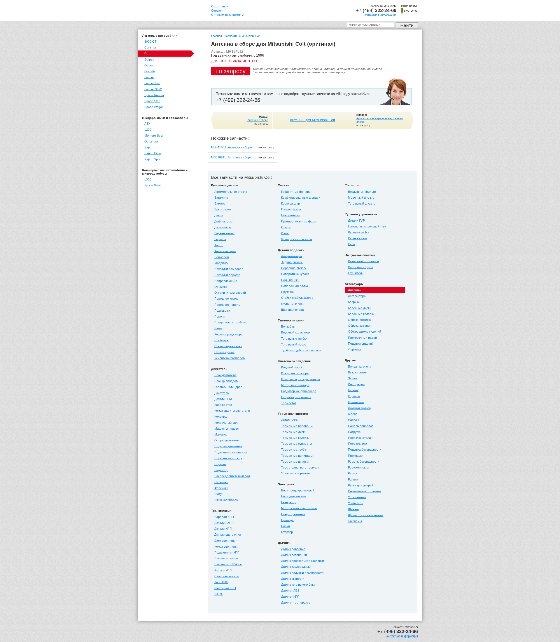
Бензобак (287, 326)
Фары (285, 233)
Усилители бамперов (229, 358)
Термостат (288, 403)
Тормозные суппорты (296, 443)
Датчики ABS (290, 590)
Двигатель (221, 393)
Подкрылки (222, 310)
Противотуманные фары (299, 221)
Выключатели (358, 372)
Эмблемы (355, 521)
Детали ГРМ (223, 399)
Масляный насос (226, 428)
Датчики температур (295, 602)
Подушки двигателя (228, 446)
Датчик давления (293, 549)
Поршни (220, 464)
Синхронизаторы (226, 576)
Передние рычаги (293, 268)
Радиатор (221, 470)
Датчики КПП (290, 596)
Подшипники (290, 280)
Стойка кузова (224, 352)
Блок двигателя (225, 375)
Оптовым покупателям (227, 14)
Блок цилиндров (226, 381)
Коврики (354, 302)
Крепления (356, 402)
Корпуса (354, 396)
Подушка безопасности (364, 449)
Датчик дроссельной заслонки (302, 560)
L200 (147, 129)
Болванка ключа (359, 366)
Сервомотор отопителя (365, 491)
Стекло (286, 227)
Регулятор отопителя (296, 397)
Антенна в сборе (257, 120)
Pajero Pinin (152, 153)
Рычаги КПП (223, 570)
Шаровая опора (292, 309)
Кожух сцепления (226, 546)
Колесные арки (225, 251)
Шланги (353, 509)
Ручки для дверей (360, 485)
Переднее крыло (226, 298)
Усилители (355, 503)
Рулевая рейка (358, 232)
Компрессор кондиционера (300, 379)
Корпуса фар (290, 203)
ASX (147, 123)
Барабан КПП (224, 517)
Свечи (285, 526)
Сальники (221, 482)
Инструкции (356, 384)
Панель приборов (360, 426)
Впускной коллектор (295, 332)
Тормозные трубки (294, 449)
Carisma (150, 47)
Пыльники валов (226, 558)
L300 (147, 179)
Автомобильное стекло (230, 191)
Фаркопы (354, 349)
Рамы (218, 328)
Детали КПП (223, 528)
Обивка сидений (359, 325)
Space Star (152, 101)
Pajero (148, 147)
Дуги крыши (222, 227)
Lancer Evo (152, 83)
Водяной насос (292, 367)
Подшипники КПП (227, 552)
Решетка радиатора (228, 334)
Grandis (149, 71)
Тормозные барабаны (297, 426)
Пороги (219, 316)
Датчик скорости (292, 578)
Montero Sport (154, 135)
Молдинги (221, 263)
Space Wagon (154, 107)
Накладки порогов (227, 275)
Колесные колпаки (361, 314)
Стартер (287, 532)
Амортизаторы (291, 256)
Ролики (353, 479)
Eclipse (149, 59)
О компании (219, 6)
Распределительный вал (232, 476)
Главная (216, 36)
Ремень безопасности (363, 461)
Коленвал (221, 416)
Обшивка (220, 286)
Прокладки (355, 455)
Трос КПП (221, 582)
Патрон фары (291, 209)
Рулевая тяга (357, 238)
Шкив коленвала (226, 499)
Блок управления (293, 496)
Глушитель (355, 273)
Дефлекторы (223, 221)
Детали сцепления (227, 534)
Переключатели (359, 437)
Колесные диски (359, 308)
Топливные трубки (294, 338)
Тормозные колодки (295, 437)
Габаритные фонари (296, 191)
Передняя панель (227, 304)
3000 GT (150, 41)
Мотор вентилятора (295, 385)
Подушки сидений (361, 343)
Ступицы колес (292, 303)
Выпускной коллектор (363, 261)
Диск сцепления (225, 540)
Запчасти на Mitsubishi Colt (242, 36)
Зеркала (220, 239)
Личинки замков (359, 408)
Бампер (220, 203)
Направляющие (225, 281)
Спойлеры (221, 340)
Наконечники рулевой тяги (367, 226)
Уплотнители (357, 497)
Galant (149, 65)
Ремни (352, 473)
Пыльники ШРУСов (228, 564)
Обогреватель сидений (364, 331)
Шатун (219, 494)
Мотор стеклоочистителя (299, 508)
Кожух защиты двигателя (232, 410)
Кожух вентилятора (295, 373)
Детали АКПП (224, 522)
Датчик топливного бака (298, 584)
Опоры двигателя (227, 440)
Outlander (151, 141)
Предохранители (293, 514)
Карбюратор (223, 404)
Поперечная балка (294, 286)
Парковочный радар (362, 337)
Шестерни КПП (225, 588)
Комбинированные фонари (300, 197)
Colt (147, 53)
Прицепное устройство (230, 322)
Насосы (353, 420)
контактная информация (380, 15)
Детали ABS (289, 420)
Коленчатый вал (226, 422)
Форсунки (221, 488)
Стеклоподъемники (228, 346)
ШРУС (218, 594)
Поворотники (290, 215)
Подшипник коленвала (230, 452)
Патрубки (354, 432)
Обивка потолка (359, 319)
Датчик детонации (294, 555)
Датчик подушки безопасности (302, 572)
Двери (218, 215)
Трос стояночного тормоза (300, 467)
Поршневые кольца (228, 458)
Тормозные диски (293, 432)
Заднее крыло (224, 233)
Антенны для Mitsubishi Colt (312, 120)
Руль (351, 244)
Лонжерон (221, 257)
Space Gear (152, 185)
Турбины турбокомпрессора (301, 350)
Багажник (221, 197)
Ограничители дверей (230, 292)
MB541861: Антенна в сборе (231, 147)
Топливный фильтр (361, 203)
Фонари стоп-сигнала (296, 239)
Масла (352, 414)
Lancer (149, 77)
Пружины (287, 291)
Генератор (288, 502)
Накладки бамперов (228, 269)
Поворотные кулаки (295, 274)
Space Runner (154, 95)
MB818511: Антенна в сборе (231, 157)
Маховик (220, 434)
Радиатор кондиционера (298, 391)
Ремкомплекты (358, 467)
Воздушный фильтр (362, 191)
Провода (287, 520)
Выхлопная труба (360, 267)
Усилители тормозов (295, 473)
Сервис (216, 10)
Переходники (357, 443)
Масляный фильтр (361, 197)
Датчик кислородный (296, 566)
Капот (218, 245)
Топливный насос (293, 344)
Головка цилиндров (228, 387)
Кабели (353, 390)
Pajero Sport (153, 159)
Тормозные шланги (295, 461)
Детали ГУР (356, 220)
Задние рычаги (292, 262)
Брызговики (222, 209)
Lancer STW (153, 89)
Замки (352, 378)
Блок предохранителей (297, 490)
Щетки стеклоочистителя (365, 515)
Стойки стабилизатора (297, 297)
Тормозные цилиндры (297, 455)
